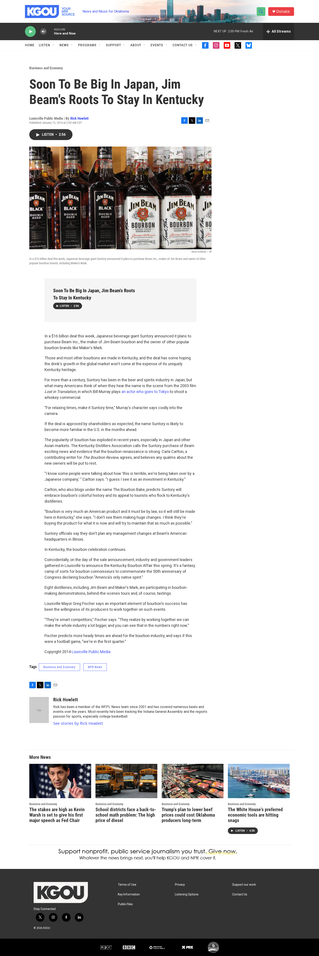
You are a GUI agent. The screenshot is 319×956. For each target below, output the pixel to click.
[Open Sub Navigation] (53, 45)
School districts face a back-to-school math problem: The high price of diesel (125, 815)
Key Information (129, 894)
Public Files (125, 904)
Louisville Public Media (91, 651)
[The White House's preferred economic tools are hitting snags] (259, 781)
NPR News (95, 667)
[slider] (50, 31)
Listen (44, 45)
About (135, 45)
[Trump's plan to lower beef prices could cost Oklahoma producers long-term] (193, 781)
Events (157, 45)
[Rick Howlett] (39, 710)
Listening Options (187, 894)
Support (113, 45)
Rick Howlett (79, 118)
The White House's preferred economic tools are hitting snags (255, 815)
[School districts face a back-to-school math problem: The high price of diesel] (126, 781)
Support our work (244, 884)
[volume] (43, 31)
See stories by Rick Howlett (78, 723)
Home (30, 45)
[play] (30, 31)
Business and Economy (46, 68)
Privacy (180, 884)
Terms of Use (127, 884)
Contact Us (183, 45)
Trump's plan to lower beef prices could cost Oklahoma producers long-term (188, 815)
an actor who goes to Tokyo (145, 391)
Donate (283, 11)
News (64, 45)
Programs (87, 45)
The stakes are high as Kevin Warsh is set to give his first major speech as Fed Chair (57, 815)
